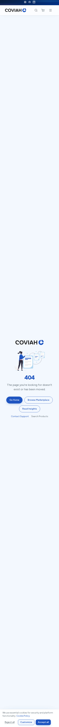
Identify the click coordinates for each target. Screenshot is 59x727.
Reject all (9, 722)
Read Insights (29, 408)
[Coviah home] (15, 10)
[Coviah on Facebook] (29, 2)
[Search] (36, 10)
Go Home (14, 400)
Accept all (43, 722)
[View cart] (43, 10)
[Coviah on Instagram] (25, 2)
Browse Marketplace (38, 400)
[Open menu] (50, 10)
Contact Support (20, 416)
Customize (26, 722)
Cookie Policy (23, 716)
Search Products (39, 416)
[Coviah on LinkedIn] (34, 2)
